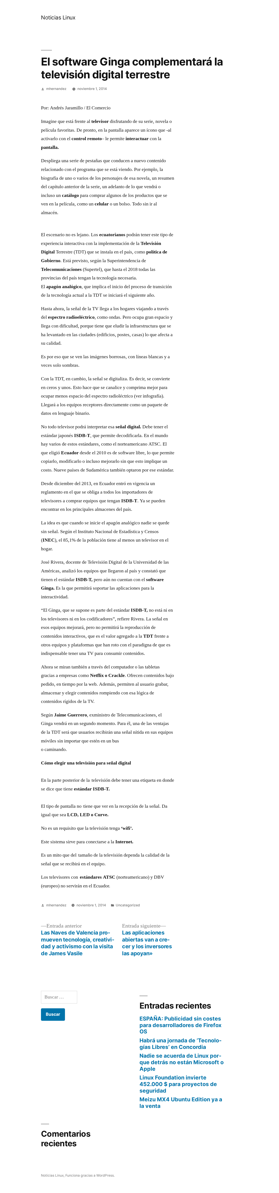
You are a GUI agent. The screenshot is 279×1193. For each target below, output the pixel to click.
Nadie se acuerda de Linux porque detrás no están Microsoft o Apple (182, 1062)
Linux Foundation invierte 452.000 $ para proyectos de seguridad (178, 1084)
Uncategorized (128, 905)
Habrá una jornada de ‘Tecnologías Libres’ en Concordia (181, 1043)
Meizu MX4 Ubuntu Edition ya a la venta (181, 1102)
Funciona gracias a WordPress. (90, 1175)
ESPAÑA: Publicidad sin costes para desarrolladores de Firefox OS (180, 1025)
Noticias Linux (58, 17)
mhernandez (56, 89)
